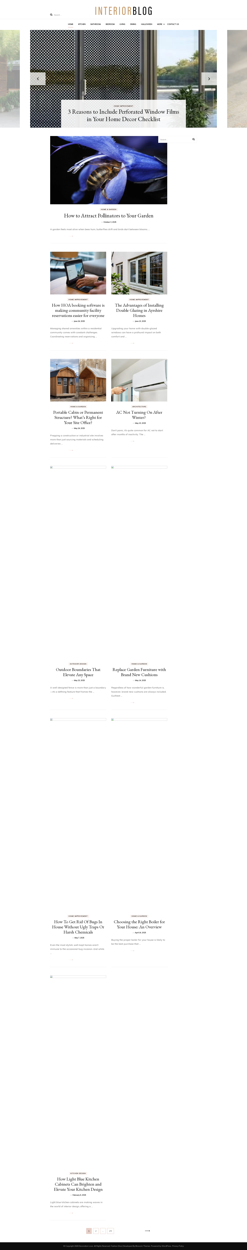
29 (111, 1230)
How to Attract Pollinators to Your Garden (108, 215)
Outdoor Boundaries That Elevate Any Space (78, 672)
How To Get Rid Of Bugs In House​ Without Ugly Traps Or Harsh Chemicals (78, 927)
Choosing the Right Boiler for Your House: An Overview (139, 924)
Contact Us (173, 24)
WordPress (166, 1246)
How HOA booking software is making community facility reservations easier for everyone (78, 310)
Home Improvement (123, 106)
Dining (133, 24)
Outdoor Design (78, 664)
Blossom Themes (142, 1246)
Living (122, 24)
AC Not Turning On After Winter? (139, 414)
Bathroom (96, 24)
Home (70, 24)
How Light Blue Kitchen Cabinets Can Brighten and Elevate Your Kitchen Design (78, 1184)
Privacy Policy (178, 1246)
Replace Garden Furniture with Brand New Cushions (139, 672)
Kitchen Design (78, 1173)
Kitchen (82, 24)
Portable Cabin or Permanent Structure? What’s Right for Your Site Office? (78, 417)
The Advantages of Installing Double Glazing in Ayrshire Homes (139, 310)
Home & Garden (108, 209)
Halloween (146, 24)
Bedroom (110, 24)
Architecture (139, 407)
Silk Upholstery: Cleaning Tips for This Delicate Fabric (124, 115)
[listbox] (123, 79)
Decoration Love (86, 1246)
